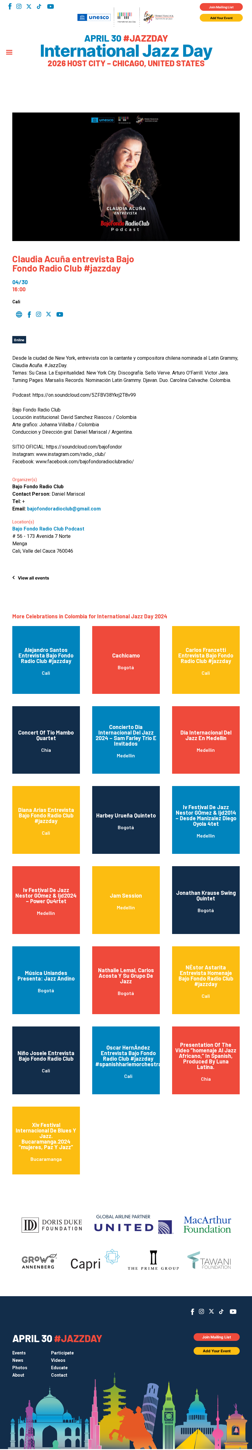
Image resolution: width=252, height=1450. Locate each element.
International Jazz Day (126, 51)
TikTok (39, 6)
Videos (58, 1360)
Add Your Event (221, 18)
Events (19, 1352)
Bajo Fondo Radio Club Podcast (48, 529)
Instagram (19, 6)
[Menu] (9, 52)
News (17, 1360)
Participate (62, 1352)
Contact (59, 1375)
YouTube (50, 6)
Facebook (10, 6)
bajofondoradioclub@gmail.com (64, 509)
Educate (59, 1367)
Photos (19, 1367)
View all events (33, 577)
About (18, 1375)
